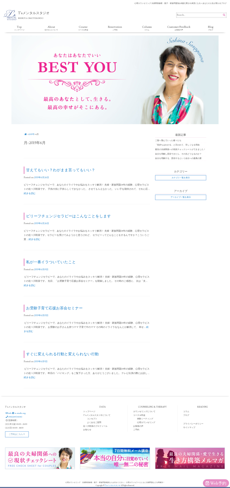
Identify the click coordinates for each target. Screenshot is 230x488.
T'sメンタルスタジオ (113, 485)
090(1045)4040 (15, 417)
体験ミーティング (145, 419)
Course (83, 28)
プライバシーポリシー (193, 424)
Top (19, 28)
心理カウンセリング (146, 422)
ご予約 (136, 429)
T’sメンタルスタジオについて (96, 415)
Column (147, 28)
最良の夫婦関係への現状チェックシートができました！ (180, 149)
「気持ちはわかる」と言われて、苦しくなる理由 (177, 145)
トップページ (89, 411)
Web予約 (218, 483)
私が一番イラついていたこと (51, 262)
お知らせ (87, 429)
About (51, 28)
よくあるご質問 (94, 422)
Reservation (115, 28)
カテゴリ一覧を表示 (181, 177)
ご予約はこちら (16, 434)
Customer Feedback (178, 28)
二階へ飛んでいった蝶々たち (168, 140)
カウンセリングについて (144, 411)
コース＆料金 (139, 415)
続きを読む (30, 193)
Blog (210, 28)
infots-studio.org (16, 413)
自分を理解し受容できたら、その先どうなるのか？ (178, 154)
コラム (186, 411)
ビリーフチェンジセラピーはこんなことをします (68, 216)
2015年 (32, 134)
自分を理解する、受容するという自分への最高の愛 (178, 158)
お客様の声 (138, 426)
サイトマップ (189, 427)
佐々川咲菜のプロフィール (95, 426)
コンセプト (92, 419)
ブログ (186, 415)
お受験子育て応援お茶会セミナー (54, 308)
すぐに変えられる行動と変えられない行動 (62, 354)
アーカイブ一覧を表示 (181, 197)
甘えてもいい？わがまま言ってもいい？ (60, 170)
